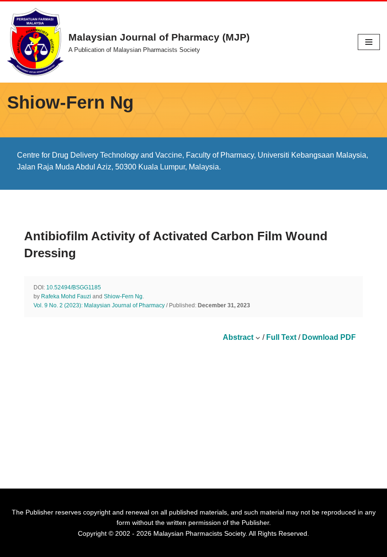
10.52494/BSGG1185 (73, 287)
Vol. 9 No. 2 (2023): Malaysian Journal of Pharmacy (99, 305)
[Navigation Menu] (369, 42)
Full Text (281, 337)
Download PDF (329, 337)
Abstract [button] (239, 337)
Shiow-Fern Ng (123, 296)
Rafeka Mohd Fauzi (66, 296)
